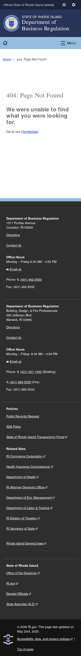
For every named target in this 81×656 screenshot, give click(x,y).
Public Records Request (22, 416)
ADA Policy (13, 426)
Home (7, 59)
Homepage (29, 131)
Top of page (25, 649)
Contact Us (13, 245)
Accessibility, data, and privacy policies (43, 639)
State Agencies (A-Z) (20, 604)
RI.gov (10, 583)
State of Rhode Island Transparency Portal (35, 437)
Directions (13, 327)
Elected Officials (17, 593)
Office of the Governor (21, 573)
